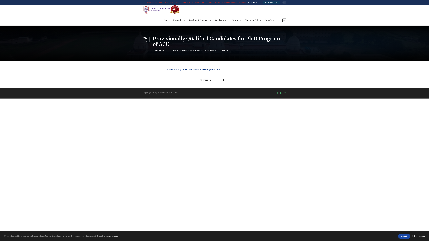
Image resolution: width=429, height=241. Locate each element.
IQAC (172, 2)
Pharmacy (223, 50)
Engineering (196, 50)
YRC (203, 2)
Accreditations (152, 2)
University (178, 20)
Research (236, 20)
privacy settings (112, 236)
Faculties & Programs (198, 20)
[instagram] (259, 2)
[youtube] (256, 2)
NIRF (166, 2)
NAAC (161, 2)
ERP (177, 2)
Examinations (211, 50)
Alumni (197, 2)
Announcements (181, 50)
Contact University (187, 2)
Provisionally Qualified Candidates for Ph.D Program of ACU (193, 69)
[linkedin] (253, 2)
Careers (209, 2)
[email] (248, 2)
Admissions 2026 (271, 2)
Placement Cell (251, 20)
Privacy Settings (418, 236)
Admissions (220, 20)
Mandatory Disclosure (229, 2)
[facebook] (251, 2)
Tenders (217, 2)
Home (166, 20)
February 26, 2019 (161, 50)
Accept (404, 236)
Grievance (242, 2)
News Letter (270, 20)
